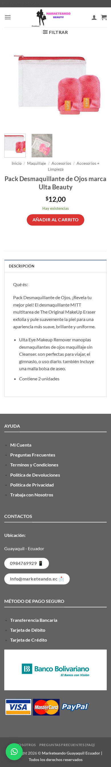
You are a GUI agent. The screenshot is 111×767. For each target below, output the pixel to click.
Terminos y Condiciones (34, 464)
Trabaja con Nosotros (31, 494)
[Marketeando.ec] (51, 17)
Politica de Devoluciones (35, 474)
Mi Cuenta (20, 444)
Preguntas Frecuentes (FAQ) (67, 745)
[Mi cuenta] (94, 17)
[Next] (97, 88)
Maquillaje (36, 163)
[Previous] (13, 88)
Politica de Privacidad (32, 484)
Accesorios (61, 163)
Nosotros (26, 745)
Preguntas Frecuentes (32, 454)
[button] (7, 17)
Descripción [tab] (21, 266)
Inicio (17, 163)
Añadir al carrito (55, 219)
